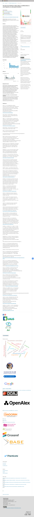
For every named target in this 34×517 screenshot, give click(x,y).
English (4, 471)
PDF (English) (23, 27)
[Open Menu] (3, 1)
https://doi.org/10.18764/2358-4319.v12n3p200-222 (10, 295)
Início (3, 3)
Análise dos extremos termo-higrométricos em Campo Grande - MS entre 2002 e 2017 (15, 478)
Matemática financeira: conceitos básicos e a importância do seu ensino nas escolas (14, 484)
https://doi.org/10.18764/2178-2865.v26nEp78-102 (10, 211)
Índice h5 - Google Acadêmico (7, 388)
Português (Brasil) (5, 470)
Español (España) (5, 473)
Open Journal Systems (6, 494)
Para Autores (4, 464)
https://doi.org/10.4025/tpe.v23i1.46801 (8, 157)
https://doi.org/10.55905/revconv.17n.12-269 (12, 265)
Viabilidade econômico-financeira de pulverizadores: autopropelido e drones (13, 486)
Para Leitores (4, 463)
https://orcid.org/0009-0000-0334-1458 (8, 14)
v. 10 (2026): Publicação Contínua (12, 3)
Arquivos (6, 3)
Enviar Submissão (5, 335)
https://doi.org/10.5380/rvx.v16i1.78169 (8, 310)
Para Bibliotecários (5, 465)
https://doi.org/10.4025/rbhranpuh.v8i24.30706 (9, 303)
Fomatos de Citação (23, 42)
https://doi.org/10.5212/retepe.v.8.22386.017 (9, 125)
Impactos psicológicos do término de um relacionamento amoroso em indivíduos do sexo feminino (16, 482)
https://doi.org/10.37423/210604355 (8, 112)
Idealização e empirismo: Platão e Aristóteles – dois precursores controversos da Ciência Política (16, 480)
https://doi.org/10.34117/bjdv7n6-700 (8, 224)
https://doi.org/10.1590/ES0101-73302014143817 (9, 191)
